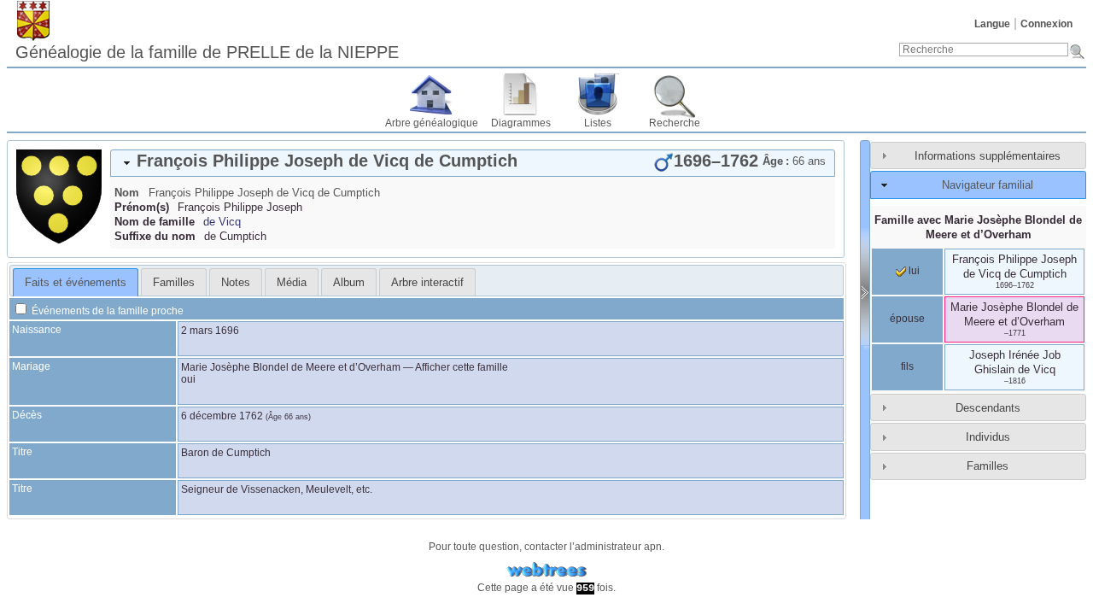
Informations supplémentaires (988, 155)
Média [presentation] (292, 282)
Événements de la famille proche (106, 311)
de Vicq (222, 221)
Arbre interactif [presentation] (427, 282)
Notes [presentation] (235, 282)
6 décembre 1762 (222, 416)
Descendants (988, 407)
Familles (987, 466)
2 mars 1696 (210, 331)
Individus (988, 436)
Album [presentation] (349, 282)
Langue (992, 24)
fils (907, 366)
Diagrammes (521, 123)
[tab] (472, 163)
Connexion (1046, 24)
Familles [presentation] (174, 282)
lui (913, 271)
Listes (597, 123)
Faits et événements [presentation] (75, 282)
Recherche (674, 123)
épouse (907, 319)
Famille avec (978, 227)
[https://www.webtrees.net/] (546, 570)
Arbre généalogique (431, 123)
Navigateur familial (987, 185)
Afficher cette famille (461, 367)
